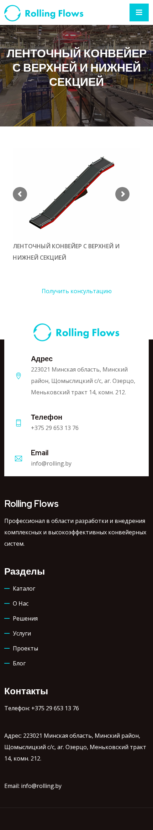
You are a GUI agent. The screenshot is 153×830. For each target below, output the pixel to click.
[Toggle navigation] (139, 12)
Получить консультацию (77, 291)
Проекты (25, 648)
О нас (20, 603)
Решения (25, 618)
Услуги (22, 633)
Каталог (24, 588)
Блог (19, 663)
